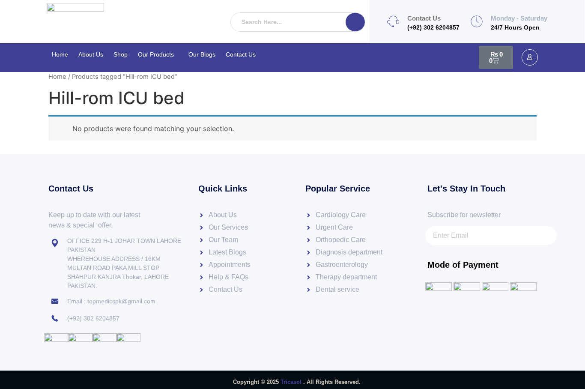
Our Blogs (201, 54)
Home (60, 54)
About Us (90, 54)
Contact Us (241, 54)
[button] (158, 54)
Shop (120, 54)
